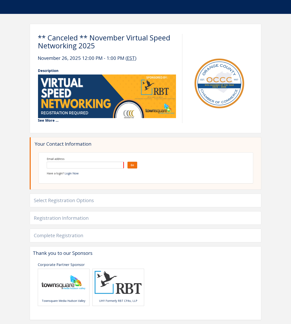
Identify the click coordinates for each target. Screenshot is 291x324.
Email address (56, 159)
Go (132, 165)
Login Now (72, 173)
